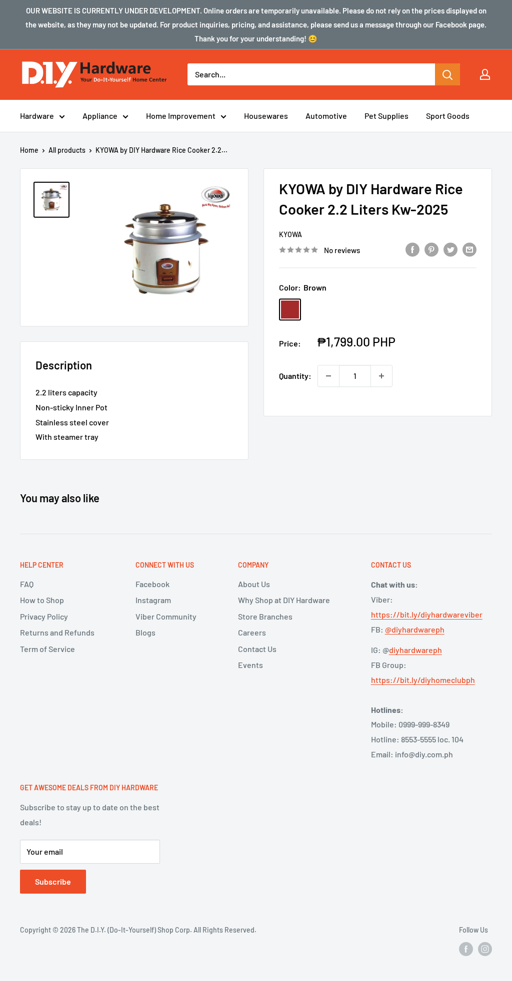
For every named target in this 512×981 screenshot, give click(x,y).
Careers (252, 632)
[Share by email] (469, 249)
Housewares (266, 115)
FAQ (27, 584)
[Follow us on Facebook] (466, 949)
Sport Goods (448, 115)
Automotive (326, 115)
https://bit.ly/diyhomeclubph (423, 679)
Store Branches (265, 616)
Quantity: (295, 375)
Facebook (153, 584)
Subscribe (53, 881)
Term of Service (47, 649)
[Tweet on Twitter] (451, 249)
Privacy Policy (44, 616)
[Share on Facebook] (413, 249)
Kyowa (290, 234)
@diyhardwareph (414, 629)
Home (29, 150)
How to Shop (42, 600)
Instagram (153, 600)
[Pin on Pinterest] (431, 249)
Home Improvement (181, 115)
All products (67, 150)
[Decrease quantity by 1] (328, 375)
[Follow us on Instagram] (485, 949)
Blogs (146, 632)
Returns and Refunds (57, 632)
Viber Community (166, 616)
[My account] (485, 74)
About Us (254, 584)
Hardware (37, 115)
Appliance (100, 115)
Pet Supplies (386, 115)
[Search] (447, 74)
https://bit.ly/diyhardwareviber (426, 614)
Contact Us (257, 649)
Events (250, 664)
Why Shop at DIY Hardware (284, 600)
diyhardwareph (415, 649)
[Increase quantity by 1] (381, 375)
